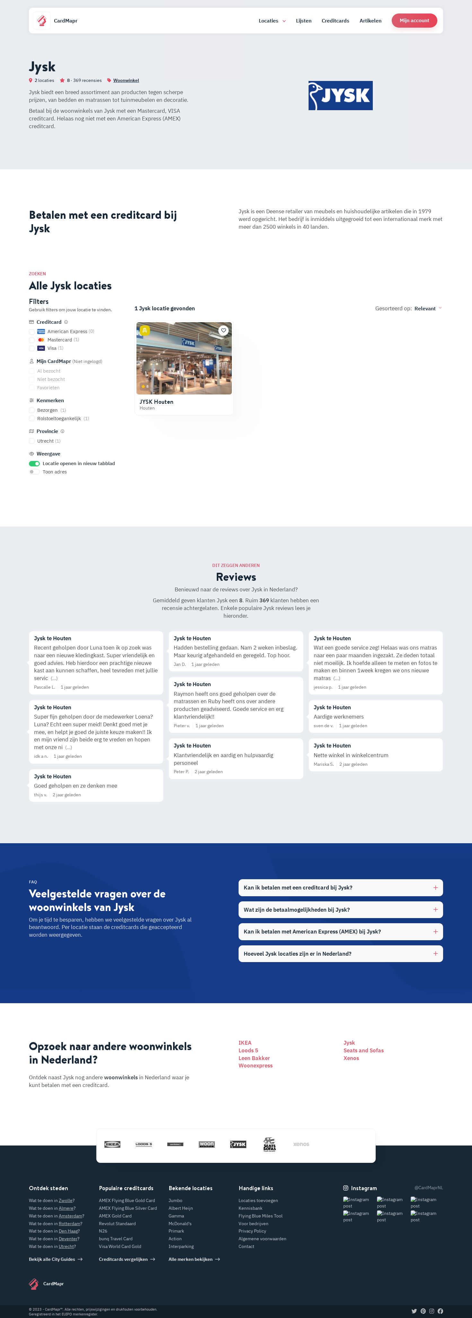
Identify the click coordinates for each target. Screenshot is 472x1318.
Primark (176, 1231)
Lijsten (303, 20)
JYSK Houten (156, 402)
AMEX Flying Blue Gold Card (127, 1200)
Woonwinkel (126, 80)
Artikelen (370, 20)
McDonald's (180, 1223)
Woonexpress (256, 1065)
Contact (246, 1246)
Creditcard (49, 322)
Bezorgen (51, 410)
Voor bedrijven (253, 1223)
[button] (414, 20)
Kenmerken (49, 400)
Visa (56, 348)
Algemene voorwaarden (262, 1239)
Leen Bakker (254, 1058)
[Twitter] (414, 1311)
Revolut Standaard (117, 1223)
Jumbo (175, 1200)
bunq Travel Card (116, 1239)
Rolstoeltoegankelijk (63, 418)
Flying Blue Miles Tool (261, 1216)
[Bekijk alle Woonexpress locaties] (207, 1145)
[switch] (34, 463)
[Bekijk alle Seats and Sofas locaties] (269, 1145)
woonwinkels (121, 1077)
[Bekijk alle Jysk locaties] (238, 1145)
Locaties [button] (269, 20)
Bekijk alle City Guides (52, 1259)
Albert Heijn (181, 1208)
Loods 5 (248, 1050)
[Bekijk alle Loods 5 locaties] (144, 1145)
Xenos (351, 1058)
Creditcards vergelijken (123, 1259)
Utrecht (49, 441)
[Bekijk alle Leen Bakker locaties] (175, 1145)
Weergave (47, 453)
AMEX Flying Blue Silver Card (128, 1208)
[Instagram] (431, 1311)
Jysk (349, 1042)
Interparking (181, 1246)
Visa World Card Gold (120, 1246)
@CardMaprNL (429, 1187)
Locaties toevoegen (258, 1200)
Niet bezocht (51, 379)
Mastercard (63, 340)
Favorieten (48, 388)
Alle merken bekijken (191, 1259)
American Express (71, 331)
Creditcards (335, 20)
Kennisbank (250, 1208)
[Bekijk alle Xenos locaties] (301, 1145)
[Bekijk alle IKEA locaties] (112, 1145)
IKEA (245, 1042)
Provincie (47, 431)
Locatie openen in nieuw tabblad (79, 463)
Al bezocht (48, 371)
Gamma (176, 1216)
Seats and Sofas (364, 1050)
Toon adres (55, 472)
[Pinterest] (423, 1311)
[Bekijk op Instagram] (359, 1203)
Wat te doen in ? (52, 1200)
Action (175, 1239)
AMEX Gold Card (115, 1216)
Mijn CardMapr (68, 361)
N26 (103, 1231)
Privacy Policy (252, 1231)
